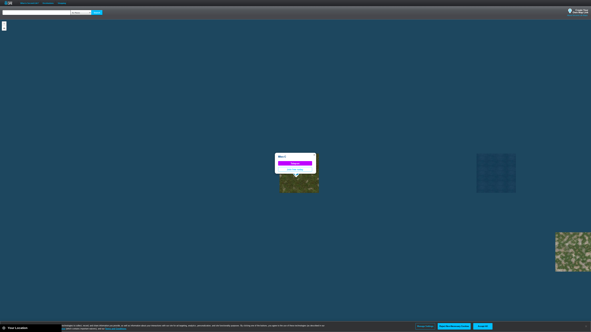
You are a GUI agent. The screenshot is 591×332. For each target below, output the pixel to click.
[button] (314, 154)
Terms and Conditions (115, 329)
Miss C (282, 156)
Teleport (295, 163)
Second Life (10, 3)
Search (97, 13)
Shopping (62, 3)
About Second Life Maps (577, 15)
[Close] (586, 326)
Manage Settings (425, 326)
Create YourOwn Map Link (580, 11)
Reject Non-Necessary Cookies (454, 326)
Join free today (295, 169)
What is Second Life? (29, 3)
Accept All (483, 326)
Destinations (48, 3)
